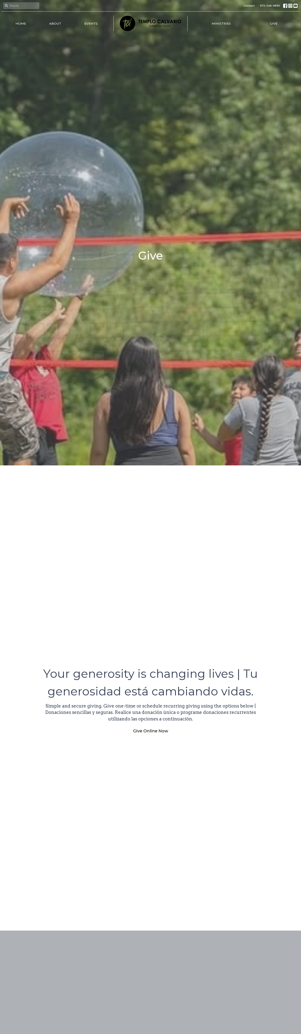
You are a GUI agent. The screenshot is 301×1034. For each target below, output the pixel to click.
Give (273, 23)
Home (21, 23)
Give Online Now (150, 730)
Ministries (221, 23)
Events (90, 23)
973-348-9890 (270, 5)
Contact (249, 5)
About (55, 23)
